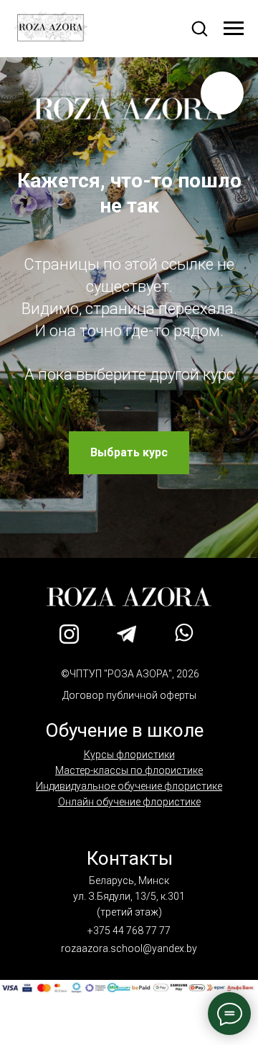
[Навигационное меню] (234, 28)
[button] (199, 27)
